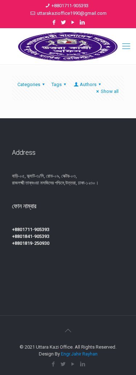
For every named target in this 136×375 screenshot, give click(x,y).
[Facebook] (54, 22)
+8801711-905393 (69, 5)
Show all (110, 91)
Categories (28, 84)
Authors (88, 84)
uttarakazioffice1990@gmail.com (72, 13)
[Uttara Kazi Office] (68, 46)
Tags (56, 84)
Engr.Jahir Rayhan (79, 354)
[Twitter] (63, 22)
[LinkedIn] (82, 22)
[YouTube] (73, 22)
